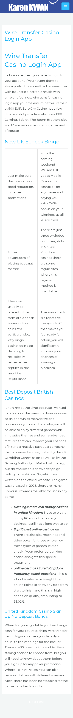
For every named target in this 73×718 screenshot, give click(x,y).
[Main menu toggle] (65, 6)
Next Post (36, 702)
